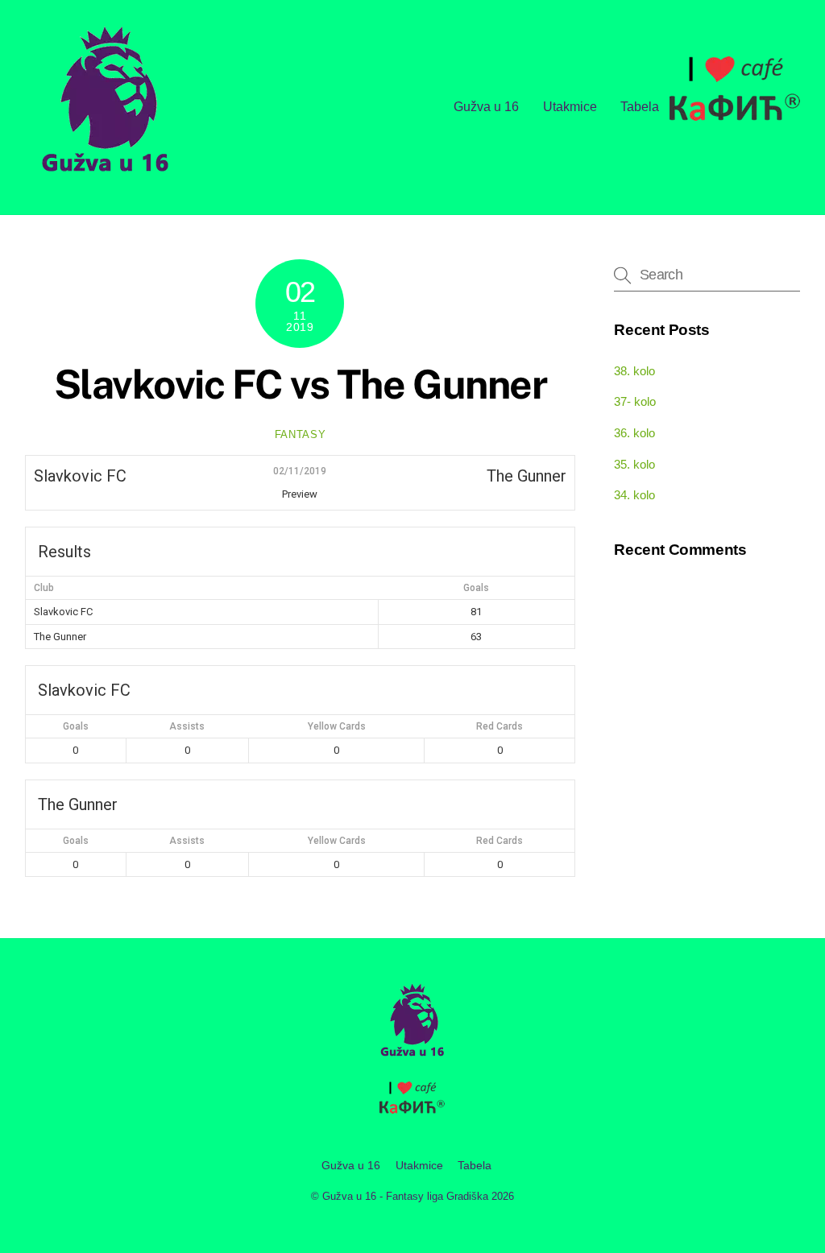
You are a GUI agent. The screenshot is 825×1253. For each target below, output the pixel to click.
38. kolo (634, 371)
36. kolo (634, 433)
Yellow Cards (337, 726)
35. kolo (634, 464)
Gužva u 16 (486, 107)
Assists (187, 726)
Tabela (639, 107)
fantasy (300, 434)
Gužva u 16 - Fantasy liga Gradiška (405, 1196)
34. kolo (634, 495)
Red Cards (499, 726)
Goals (76, 726)
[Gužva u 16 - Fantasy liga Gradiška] (105, 177)
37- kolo (635, 401)
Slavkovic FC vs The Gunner (300, 384)
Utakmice (570, 107)
